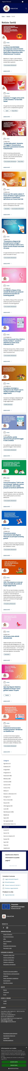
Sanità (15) (6, 827)
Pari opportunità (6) (8, 821)
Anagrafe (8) (6, 769)
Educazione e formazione (9, 964)
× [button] (26, 1047)
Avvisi (4, 994)
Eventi (4, 1003)
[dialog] (14, 1058)
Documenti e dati (7, 948)
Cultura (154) (7, 788)
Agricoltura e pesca (8, 983)
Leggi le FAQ (6, 1038)
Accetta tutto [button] (14, 1062)
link (6, 1059)
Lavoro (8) (6, 809)
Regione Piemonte (6, 1)
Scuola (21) (6, 830)
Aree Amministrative (8, 937)
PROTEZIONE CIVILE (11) (10, 824)
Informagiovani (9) (8, 806)
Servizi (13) (6, 833)
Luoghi (5, 1001)
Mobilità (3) (6, 815)
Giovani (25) (6, 803)
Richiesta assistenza (8, 1040)
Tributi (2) (6, 845)
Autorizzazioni (6, 981)
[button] (13, 1068)
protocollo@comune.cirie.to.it (8, 1022)
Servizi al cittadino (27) (9, 836)
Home (3, 16)
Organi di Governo (7, 934)
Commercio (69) (7, 782)
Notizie (7, 42)
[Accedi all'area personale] (22, 1)
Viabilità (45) (7, 848)
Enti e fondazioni (7, 941)
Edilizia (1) (6, 791)
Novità (8, 16)
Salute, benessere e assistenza (10, 978)
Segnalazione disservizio (9, 1036)
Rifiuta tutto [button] (14, 1065)
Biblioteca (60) (7, 779)
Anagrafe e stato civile (8, 955)
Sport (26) (6, 842)
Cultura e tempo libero (8, 957)
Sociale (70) (6, 839)
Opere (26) (6, 818)
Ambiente (5, 976)
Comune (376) (7, 785)
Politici (5, 943)
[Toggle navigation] (3, 8)
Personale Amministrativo (9, 946)
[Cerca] (26, 8)
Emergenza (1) (7, 797)
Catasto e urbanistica (8, 962)
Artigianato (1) (7, 772)
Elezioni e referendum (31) (10, 794)
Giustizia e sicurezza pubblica (10, 971)
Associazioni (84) (8, 775)
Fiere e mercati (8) (8, 800)
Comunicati (6, 992)
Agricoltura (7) (7, 763)
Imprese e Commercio (8, 960)
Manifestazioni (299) (8, 812)
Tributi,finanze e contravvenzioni (11, 974)
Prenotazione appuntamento (10, 1033)
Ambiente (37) (7, 766)
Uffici (4, 939)
